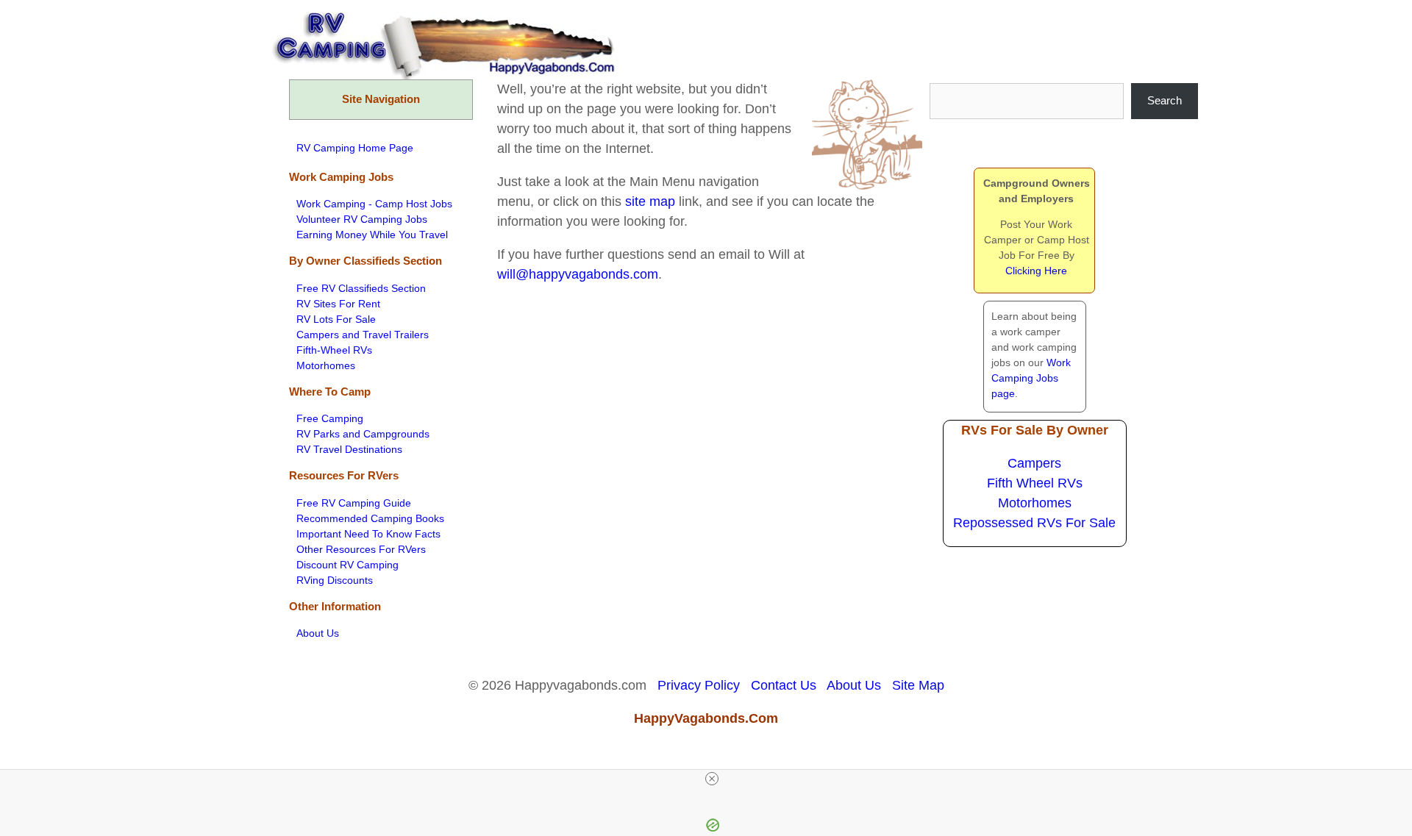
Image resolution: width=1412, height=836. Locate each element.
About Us (317, 633)
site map (650, 201)
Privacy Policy (698, 685)
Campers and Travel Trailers (362, 334)
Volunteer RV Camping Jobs (361, 219)
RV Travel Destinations (349, 449)
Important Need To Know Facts (368, 534)
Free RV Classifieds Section (361, 288)
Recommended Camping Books (370, 518)
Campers (1034, 463)
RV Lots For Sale (336, 319)
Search (1164, 100)
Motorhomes (325, 365)
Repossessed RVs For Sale (1034, 522)
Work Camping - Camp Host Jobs (374, 204)
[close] (712, 778)
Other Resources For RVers (361, 549)
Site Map (918, 685)
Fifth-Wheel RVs (334, 350)
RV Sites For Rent (338, 304)
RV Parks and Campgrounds (362, 434)
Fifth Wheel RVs (1035, 483)
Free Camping (329, 418)
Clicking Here (1036, 270)
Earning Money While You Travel (372, 234)
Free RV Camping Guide (353, 503)
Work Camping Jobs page (1031, 378)
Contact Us (783, 685)
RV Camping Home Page (354, 148)
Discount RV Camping (347, 565)
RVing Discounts (334, 580)
